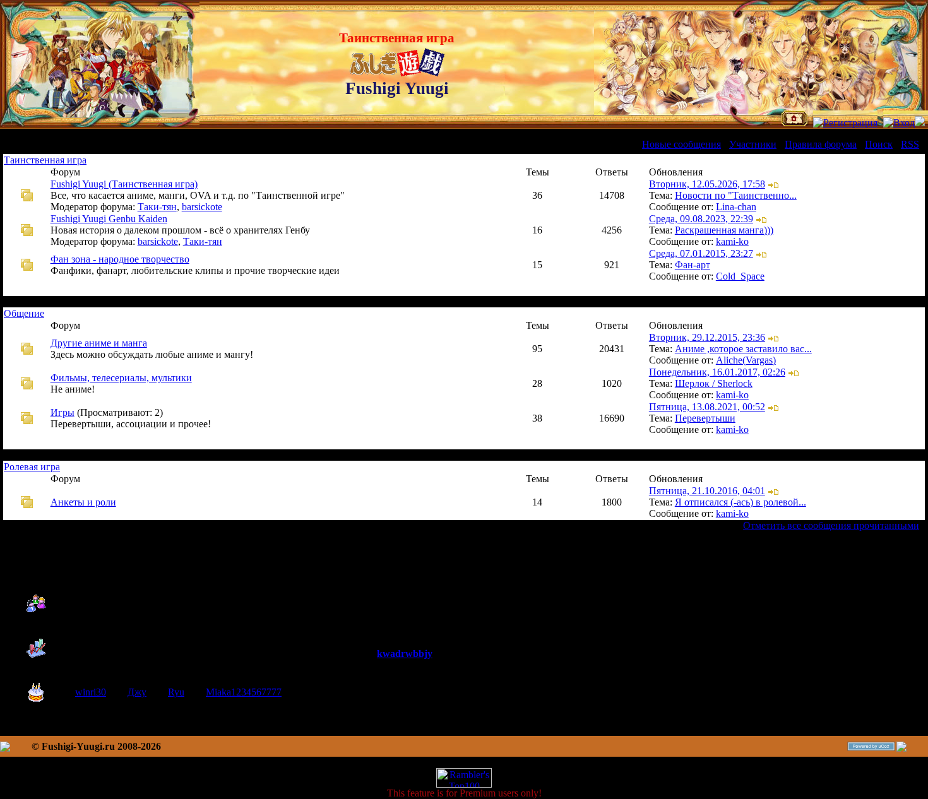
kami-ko (732, 241)
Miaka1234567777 (244, 692)
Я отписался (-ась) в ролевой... (740, 502)
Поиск (879, 144)
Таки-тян (157, 206)
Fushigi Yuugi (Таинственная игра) (124, 184)
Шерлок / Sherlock (714, 383)
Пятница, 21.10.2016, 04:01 (707, 490)
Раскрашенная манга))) (724, 230)
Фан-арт (692, 264)
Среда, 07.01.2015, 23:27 (701, 253)
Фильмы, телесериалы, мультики (121, 377)
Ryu (176, 692)
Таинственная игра (45, 160)
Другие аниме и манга (99, 343)
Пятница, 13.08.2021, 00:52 (707, 406)
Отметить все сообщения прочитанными (831, 525)
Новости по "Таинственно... (736, 195)
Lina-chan (736, 206)
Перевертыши (705, 418)
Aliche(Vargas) (746, 360)
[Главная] (794, 122)
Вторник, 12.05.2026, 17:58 (707, 184)
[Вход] (899, 122)
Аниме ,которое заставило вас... (743, 348)
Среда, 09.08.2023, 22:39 (701, 218)
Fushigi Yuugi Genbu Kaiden (109, 218)
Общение (24, 313)
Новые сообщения (681, 144)
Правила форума (821, 144)
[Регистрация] (845, 122)
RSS (910, 144)
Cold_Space (740, 276)
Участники (752, 144)
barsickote (202, 206)
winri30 (90, 692)
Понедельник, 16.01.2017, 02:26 (717, 372)
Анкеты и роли (83, 502)
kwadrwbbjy (404, 653)
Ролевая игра (32, 466)
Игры (62, 412)
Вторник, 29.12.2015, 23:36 (707, 337)
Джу (137, 692)
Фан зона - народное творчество (120, 259)
